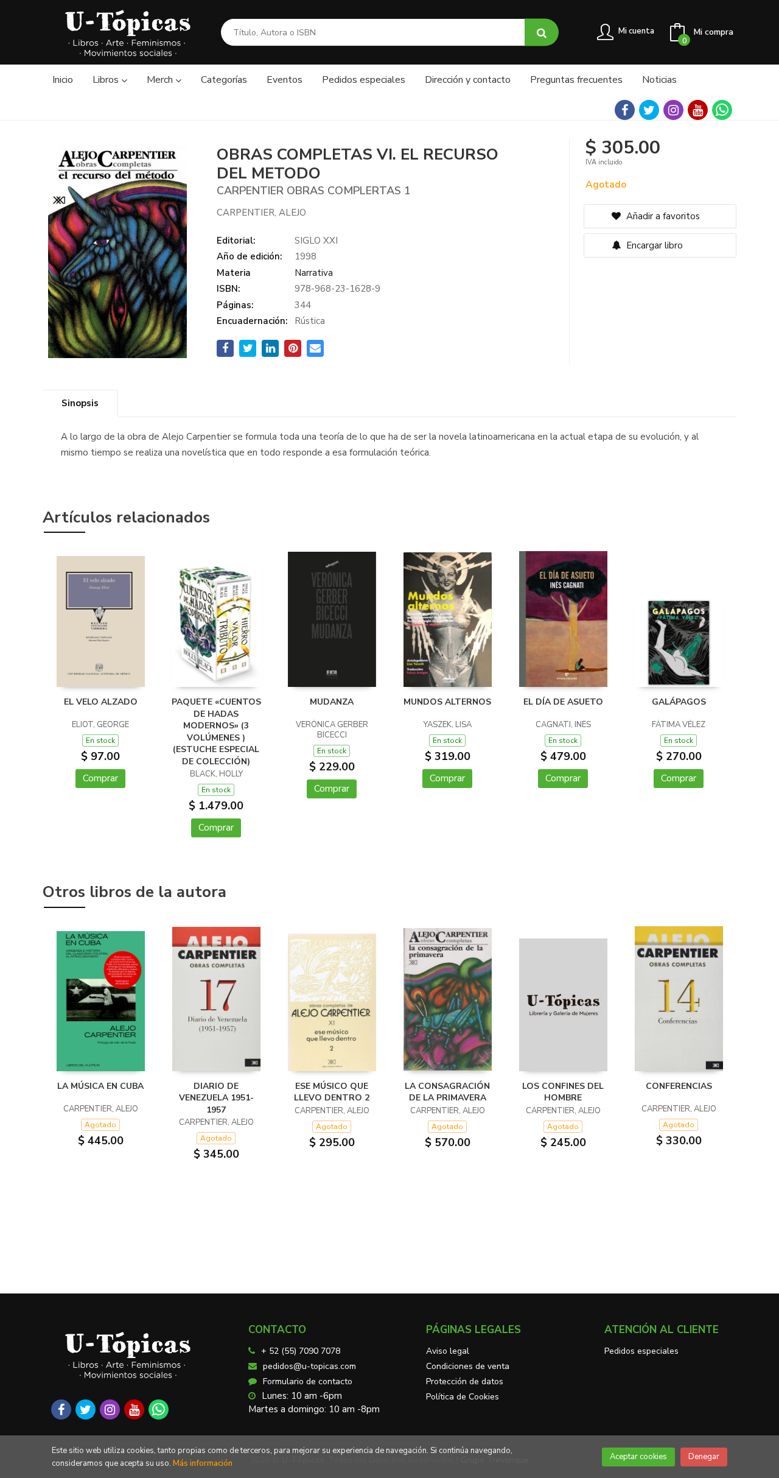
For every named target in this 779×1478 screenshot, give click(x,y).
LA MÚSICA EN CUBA (100, 1086)
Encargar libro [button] (653, 245)
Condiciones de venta (467, 1366)
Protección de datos (464, 1381)
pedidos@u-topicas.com (309, 1366)
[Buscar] (542, 32)
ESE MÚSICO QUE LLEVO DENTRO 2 (331, 1092)
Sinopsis (80, 403)
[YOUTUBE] (698, 110)
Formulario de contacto (307, 1381)
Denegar (703, 1456)
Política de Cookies (462, 1396)
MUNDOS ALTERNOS (447, 702)
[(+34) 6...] (722, 110)
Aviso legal (447, 1351)
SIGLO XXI (316, 240)
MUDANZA (332, 702)
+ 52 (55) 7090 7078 (300, 1351)
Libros (107, 79)
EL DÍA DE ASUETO (563, 702)
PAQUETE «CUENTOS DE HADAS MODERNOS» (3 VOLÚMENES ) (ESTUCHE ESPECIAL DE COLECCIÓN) (216, 731)
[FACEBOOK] (625, 110)
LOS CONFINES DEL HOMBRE (563, 1092)
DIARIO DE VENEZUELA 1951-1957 (216, 1098)
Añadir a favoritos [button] (662, 216)
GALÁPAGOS (679, 702)
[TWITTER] (649, 110)
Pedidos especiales (641, 1351)
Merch (161, 79)
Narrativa (314, 273)
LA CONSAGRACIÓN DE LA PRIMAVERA (447, 1092)
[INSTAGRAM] (673, 110)
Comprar (100, 778)
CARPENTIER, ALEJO (261, 212)
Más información (202, 1463)
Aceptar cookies (638, 1456)
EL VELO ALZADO (101, 702)
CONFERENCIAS (679, 1086)
